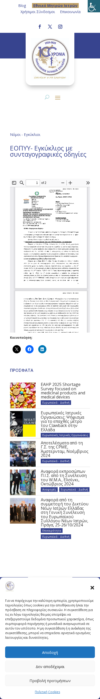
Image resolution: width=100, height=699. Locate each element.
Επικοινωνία (70, 11)
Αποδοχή (50, 652)
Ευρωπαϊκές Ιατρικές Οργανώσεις (65, 435)
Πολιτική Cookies (47, 692)
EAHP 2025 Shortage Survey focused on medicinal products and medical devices (63, 391)
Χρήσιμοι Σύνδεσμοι (38, 11)
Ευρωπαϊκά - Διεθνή (55, 402)
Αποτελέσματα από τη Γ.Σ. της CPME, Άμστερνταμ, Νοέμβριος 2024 (64, 449)
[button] (92, 587)
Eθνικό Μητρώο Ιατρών (55, 5)
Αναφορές (49, 489)
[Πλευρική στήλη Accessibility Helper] (94, 6)
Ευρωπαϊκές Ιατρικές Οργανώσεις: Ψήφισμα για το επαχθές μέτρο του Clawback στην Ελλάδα (62, 421)
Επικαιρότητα (51, 530)
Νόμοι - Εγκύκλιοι (25, 134)
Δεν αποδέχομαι (50, 666)
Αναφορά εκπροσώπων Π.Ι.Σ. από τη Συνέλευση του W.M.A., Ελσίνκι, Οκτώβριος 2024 (64, 477)
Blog (22, 5)
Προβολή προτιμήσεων (50, 680)
